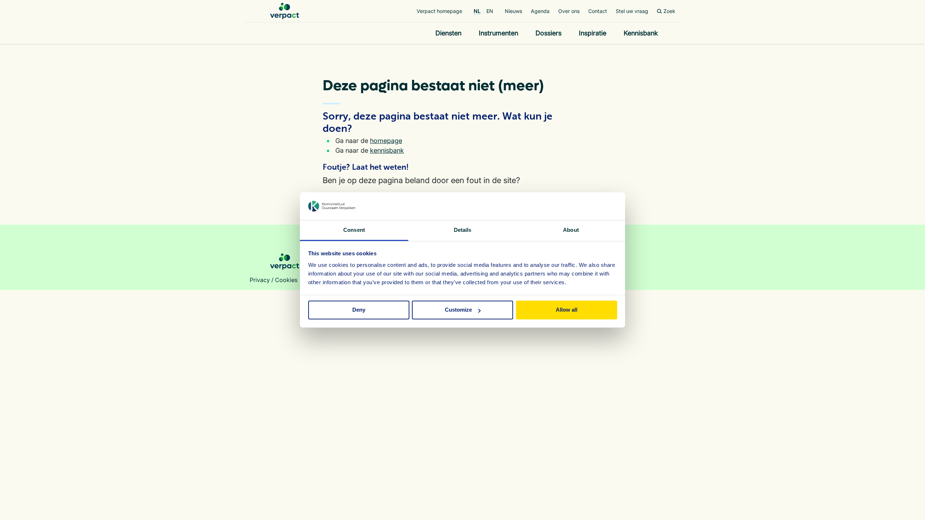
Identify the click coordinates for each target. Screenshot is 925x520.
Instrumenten (498, 33)
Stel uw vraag (632, 11)
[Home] (284, 11)
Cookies (286, 279)
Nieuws (513, 11)
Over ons (569, 11)
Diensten (448, 33)
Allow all (566, 310)
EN (489, 11)
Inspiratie (592, 33)
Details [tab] (463, 230)
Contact (597, 11)
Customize (458, 310)
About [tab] (571, 230)
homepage (386, 140)
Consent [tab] (354, 230)
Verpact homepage (439, 11)
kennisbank (387, 150)
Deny (358, 310)
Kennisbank (641, 33)
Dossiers (548, 33)
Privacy (260, 279)
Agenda (540, 11)
